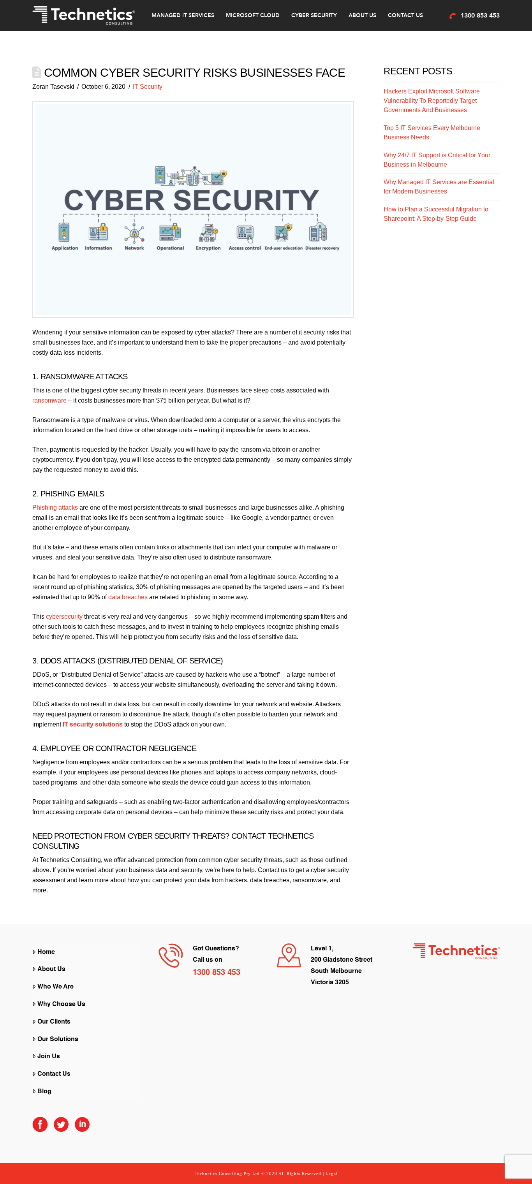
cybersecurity (64, 616)
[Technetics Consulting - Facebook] (40, 1128)
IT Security (147, 86)
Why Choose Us (61, 1004)
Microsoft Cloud (253, 15)
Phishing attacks (55, 507)
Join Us (48, 1057)
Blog (44, 1092)
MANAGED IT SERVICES (182, 15)
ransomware (49, 400)
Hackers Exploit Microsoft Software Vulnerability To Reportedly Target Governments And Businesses (432, 100)
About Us (362, 15)
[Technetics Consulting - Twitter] (61, 1128)
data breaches (128, 597)
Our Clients (53, 1022)
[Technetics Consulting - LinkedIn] (82, 1128)
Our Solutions (57, 1039)
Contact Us (405, 15)
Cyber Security (314, 15)
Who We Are (55, 987)
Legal (332, 1173)
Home (46, 952)
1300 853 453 (480, 15)
